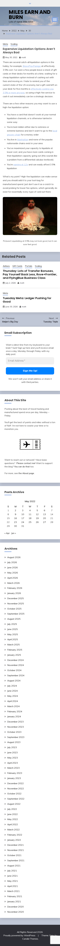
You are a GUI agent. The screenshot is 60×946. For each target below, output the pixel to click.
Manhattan (22, 139)
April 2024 (12, 701)
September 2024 (15, 675)
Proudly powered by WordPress (19, 935)
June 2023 (12, 752)
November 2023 (15, 726)
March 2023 (13, 767)
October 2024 (14, 670)
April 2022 (12, 824)
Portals (28, 266)
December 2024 (15, 660)
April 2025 (12, 639)
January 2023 (14, 778)
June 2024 (12, 690)
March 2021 (13, 891)
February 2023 (14, 773)
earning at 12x (20, 164)
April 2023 (12, 762)
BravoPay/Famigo (32, 66)
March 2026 (13, 583)
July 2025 (12, 624)
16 (15, 518)
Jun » (13, 533)
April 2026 (12, 577)
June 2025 (12, 629)
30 (15, 526)
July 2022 (12, 809)
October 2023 (14, 732)
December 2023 (15, 721)
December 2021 (15, 845)
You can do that (22, 466)
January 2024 (14, 716)
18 (30, 518)
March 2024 (13, 706)
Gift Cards (17, 266)
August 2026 (14, 557)
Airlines (6, 266)
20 (44, 518)
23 (15, 522)
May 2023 (12, 757)
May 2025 (12, 634)
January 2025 (14, 654)
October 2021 (14, 855)
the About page (26, 473)
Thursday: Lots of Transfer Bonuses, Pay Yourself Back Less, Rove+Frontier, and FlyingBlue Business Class (30, 274)
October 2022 (14, 793)
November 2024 (15, 665)
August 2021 (14, 865)
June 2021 (12, 875)
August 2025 (14, 618)
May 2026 (12, 572)
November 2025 (15, 603)
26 (37, 522)
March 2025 (13, 644)
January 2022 (14, 839)
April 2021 (12, 886)
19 (37, 518)
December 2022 (15, 783)
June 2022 (12, 814)
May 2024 (12, 696)
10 (22, 514)
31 (22, 526)
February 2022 (14, 834)
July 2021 (12, 870)
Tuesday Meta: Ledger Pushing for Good (27, 300)
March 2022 (13, 829)
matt (23, 57)
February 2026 (14, 588)
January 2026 (14, 593)
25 (30, 522)
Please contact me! (25, 463)
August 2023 (14, 742)
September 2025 (15, 613)
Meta (5, 44)
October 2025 (14, 608)
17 (22, 518)
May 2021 (12, 881)
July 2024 (12, 685)
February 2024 (14, 711)
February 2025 (14, 649)
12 (37, 514)
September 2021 (15, 860)
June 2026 (12, 567)
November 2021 (15, 850)
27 (44, 522)
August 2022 (14, 803)
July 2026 (12, 562)
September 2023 (15, 737)
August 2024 (14, 680)
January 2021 (14, 901)
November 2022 (15, 788)
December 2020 (15, 906)
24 (22, 522)
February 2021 (14, 896)
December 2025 (15, 598)
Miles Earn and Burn (30, 14)
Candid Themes (30, 938)
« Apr (7, 533)
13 (44, 514)
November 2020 (15, 911)
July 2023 (12, 747)
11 (30, 514)
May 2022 (12, 819)
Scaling (14, 44)
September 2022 (15, 798)
